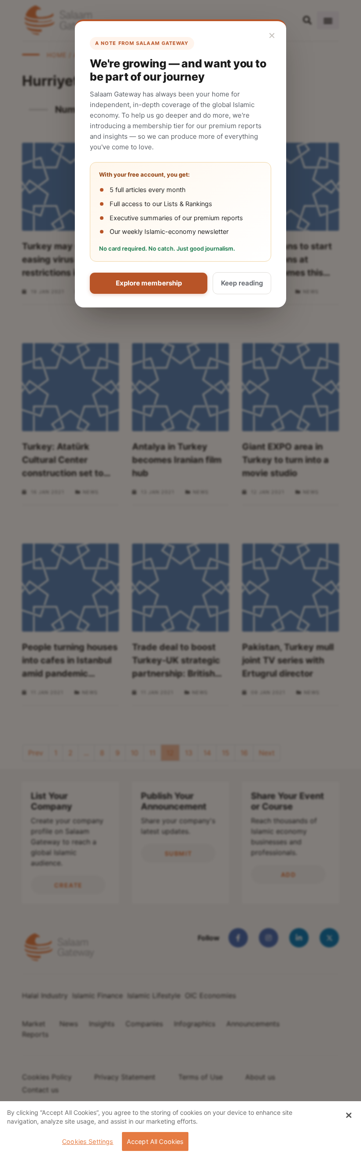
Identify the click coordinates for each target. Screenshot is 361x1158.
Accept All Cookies (155, 1141)
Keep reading (242, 283)
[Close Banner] (348, 1115)
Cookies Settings (87, 1141)
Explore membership (149, 283)
